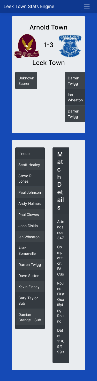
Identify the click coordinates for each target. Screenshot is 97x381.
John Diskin (28, 225)
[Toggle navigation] (87, 6)
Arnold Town (48, 27)
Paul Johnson (29, 192)
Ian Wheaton (29, 237)
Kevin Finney (29, 287)
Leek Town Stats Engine (30, 6)
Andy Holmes (29, 203)
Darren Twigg (29, 264)
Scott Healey (29, 164)
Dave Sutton (28, 275)
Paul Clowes (28, 214)
